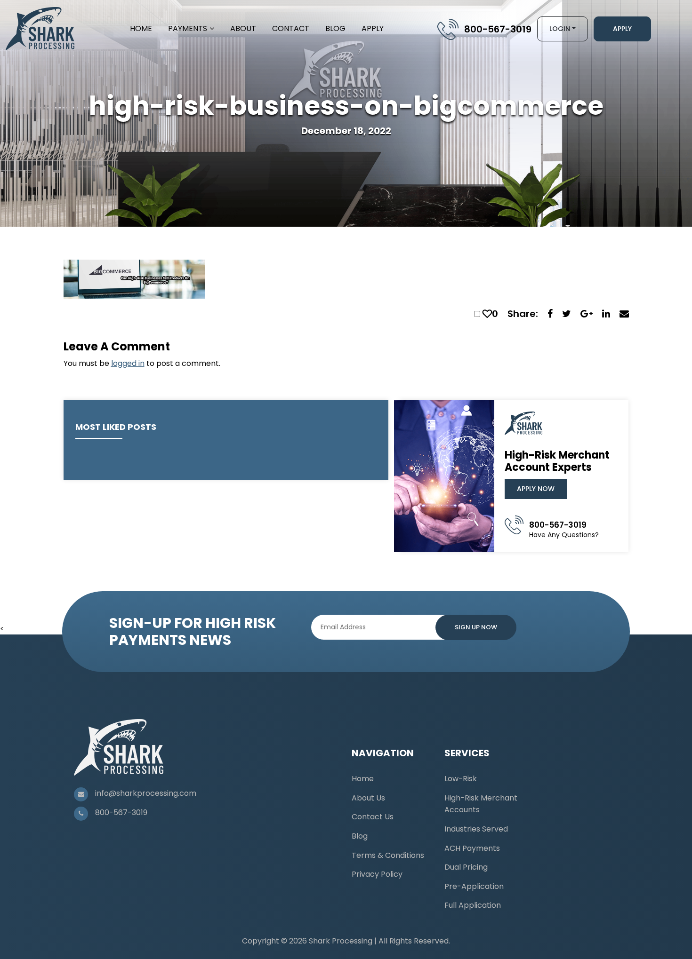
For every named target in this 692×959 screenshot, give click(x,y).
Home (141, 28)
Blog (335, 28)
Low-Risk (460, 778)
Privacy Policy (377, 874)
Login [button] (559, 28)
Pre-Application (474, 886)
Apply (373, 28)
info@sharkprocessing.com (145, 793)
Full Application (472, 905)
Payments (187, 28)
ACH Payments (472, 848)
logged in (128, 363)
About (243, 28)
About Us (368, 798)
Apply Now (536, 488)
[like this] (487, 313)
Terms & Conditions (388, 855)
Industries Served (476, 829)
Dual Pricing (466, 867)
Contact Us (373, 816)
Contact (290, 28)
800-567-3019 (497, 29)
